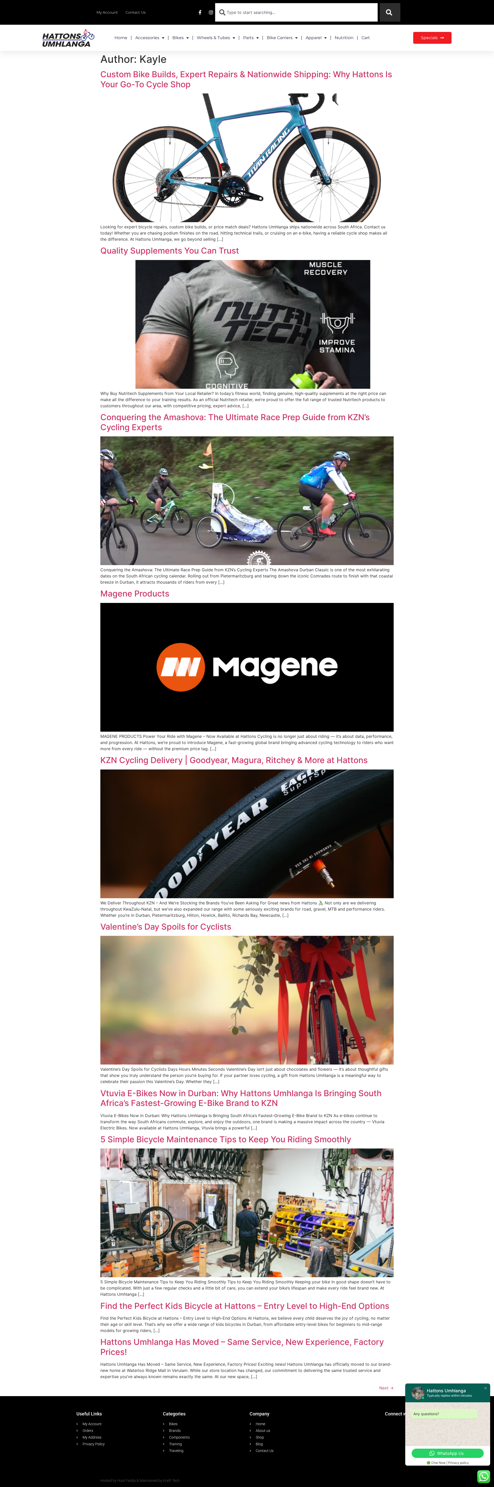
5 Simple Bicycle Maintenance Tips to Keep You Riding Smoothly (225, 1139)
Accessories (147, 37)
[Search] (390, 12)
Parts (248, 37)
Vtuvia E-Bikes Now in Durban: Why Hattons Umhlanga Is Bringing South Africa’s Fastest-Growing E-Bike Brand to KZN (241, 1098)
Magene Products (134, 594)
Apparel (314, 37)
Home (120, 37)
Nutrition (344, 37)
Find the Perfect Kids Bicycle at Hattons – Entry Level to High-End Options (244, 1306)
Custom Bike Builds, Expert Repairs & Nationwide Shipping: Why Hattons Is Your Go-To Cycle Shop (246, 79)
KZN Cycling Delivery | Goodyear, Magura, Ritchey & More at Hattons (234, 760)
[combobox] (296, 12)
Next (386, 1387)
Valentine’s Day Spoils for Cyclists (165, 927)
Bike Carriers (280, 37)
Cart (365, 37)
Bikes (178, 37)
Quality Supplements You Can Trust (169, 251)
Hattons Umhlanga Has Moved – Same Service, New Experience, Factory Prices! (242, 1347)
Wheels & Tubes (213, 37)
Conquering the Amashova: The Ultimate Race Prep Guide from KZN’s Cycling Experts (235, 422)
